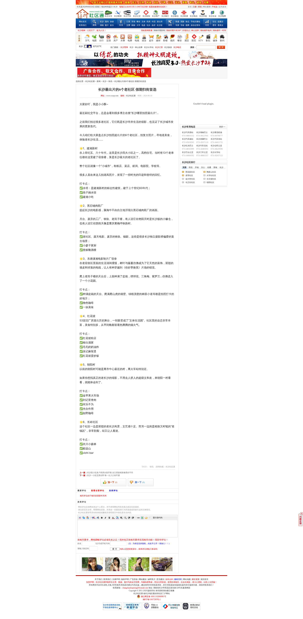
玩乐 (148, 25)
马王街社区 (190, 182)
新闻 (94, 25)
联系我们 (82, 25)
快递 (177, 21)
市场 (133, 21)
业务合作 (169, 579)
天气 (87, 40)
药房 (148, 21)
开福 (197, 167)
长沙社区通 (90, 81)
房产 (115, 40)
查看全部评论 (97, 490)
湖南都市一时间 (219, 30)
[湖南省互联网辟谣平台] (132, 609)
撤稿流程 (178, 579)
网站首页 (82, 21)
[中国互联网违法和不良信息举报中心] (171, 609)
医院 (194, 40)
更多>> (222, 127)
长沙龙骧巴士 (202, 139)
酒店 (186, 40)
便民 (170, 25)
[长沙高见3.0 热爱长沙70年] (151, 66)
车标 (182, 25)
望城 (215, 167)
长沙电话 (177, 47)
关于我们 (98, 579)
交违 (108, 40)
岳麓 (209, 167)
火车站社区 (211, 175)
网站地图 (187, 579)
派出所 (160, 21)
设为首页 (222, 7)
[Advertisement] (189, 72)
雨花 (191, 167)
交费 (128, 25)
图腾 (187, 25)
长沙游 (159, 25)
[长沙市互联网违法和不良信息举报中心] (112, 609)
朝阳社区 (210, 182)
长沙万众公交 (187, 152)
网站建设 (142, 579)
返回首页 (204, 579)
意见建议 (160, 579)
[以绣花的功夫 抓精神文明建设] (151, 58)
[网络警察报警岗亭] (152, 609)
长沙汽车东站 (216, 139)
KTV (201, 40)
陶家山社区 (211, 172)
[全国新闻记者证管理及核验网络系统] (191, 609)
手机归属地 (195, 21)
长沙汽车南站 (187, 139)
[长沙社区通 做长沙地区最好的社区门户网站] (90, 13)
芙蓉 (184, 167)
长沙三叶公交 (202, 152)
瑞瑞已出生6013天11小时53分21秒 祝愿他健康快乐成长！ (143, 7)
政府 (153, 25)
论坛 (214, 21)
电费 (130, 40)
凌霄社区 (189, 175)
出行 (101, 40)
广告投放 (134, 579)
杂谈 (112, 21)
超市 (151, 40)
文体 (143, 21)
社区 (207, 25)
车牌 (177, 25)
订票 (128, 21)
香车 (214, 25)
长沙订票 (159, 47)
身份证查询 (195, 25)
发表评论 (113, 490)
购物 (133, 25)
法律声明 (116, 579)
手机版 (214, 7)
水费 (123, 40)
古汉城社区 (211, 179)
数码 (222, 40)
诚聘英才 (151, 579)
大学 (138, 25)
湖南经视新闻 (159, 30)
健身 (215, 40)
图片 (107, 25)
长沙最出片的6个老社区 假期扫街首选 (130, 81)
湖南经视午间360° (173, 30)
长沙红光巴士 (187, 146)
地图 (94, 40)
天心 (203, 167)
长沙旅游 (168, 47)
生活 (121, 25)
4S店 (154, 21)
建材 (158, 40)
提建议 (220, 21)
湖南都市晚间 (205, 30)
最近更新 (195, 579)
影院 (208, 40)
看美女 (220, 25)
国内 (107, 21)
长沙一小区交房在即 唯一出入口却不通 (103, 475)
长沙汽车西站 (187, 132)
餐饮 (138, 21)
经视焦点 (186, 30)
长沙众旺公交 (216, 146)
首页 (190, 7)
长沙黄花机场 (216, 132)
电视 (137, 40)
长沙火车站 (149, 47)
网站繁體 (207, 7)
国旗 (182, 21)
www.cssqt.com (112, 96)
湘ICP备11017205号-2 (151, 599)
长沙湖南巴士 (202, 132)
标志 (187, 21)
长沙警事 (124, 47)
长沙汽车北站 (202, 146)
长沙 (102, 21)
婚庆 (172, 40)
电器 (143, 25)
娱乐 (112, 25)
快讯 (110, 81)
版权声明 (125, 579)
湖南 (102, 25)
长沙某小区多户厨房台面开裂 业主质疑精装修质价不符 (110, 472)
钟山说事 (195, 30)
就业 (144, 40)
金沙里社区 (190, 179)
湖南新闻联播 (146, 30)
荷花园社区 (190, 172)
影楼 (165, 40)
